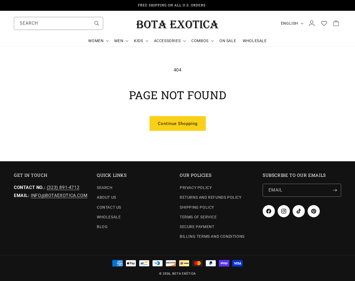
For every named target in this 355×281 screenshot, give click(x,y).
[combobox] (58, 23)
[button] (98, 41)
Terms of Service (198, 217)
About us (106, 197)
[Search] (97, 23)
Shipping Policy (197, 207)
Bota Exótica (184, 273)
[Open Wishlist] (324, 23)
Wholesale (109, 217)
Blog (102, 226)
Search (105, 187)
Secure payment (197, 226)
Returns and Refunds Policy (211, 197)
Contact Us (109, 207)
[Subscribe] (335, 190)
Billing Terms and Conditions (212, 236)
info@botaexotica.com (59, 195)
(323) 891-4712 (63, 187)
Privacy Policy (196, 187)
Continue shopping (177, 123)
